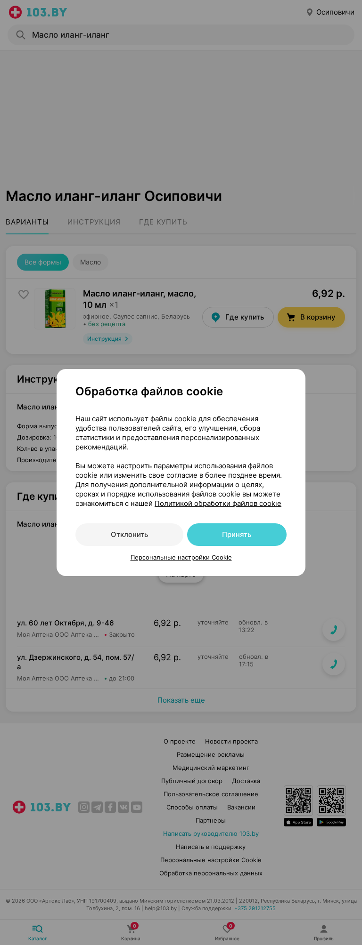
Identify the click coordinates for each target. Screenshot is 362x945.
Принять (236, 534)
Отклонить (129, 534)
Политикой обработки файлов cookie (218, 503)
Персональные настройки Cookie (181, 557)
